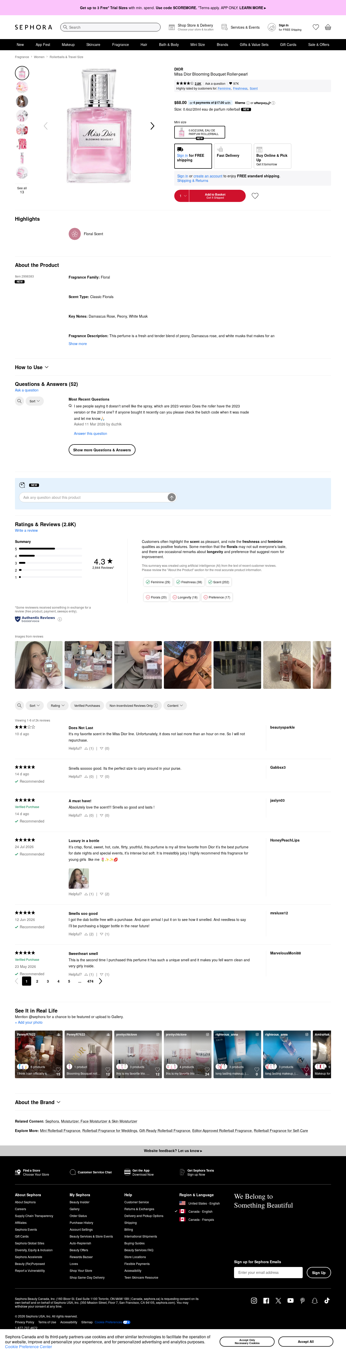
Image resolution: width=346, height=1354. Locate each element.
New (20, 44)
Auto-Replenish (80, 1243)
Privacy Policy (24, 1322)
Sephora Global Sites (29, 1243)
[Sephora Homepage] (33, 27)
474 (90, 981)
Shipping (130, 1222)
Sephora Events (26, 1229)
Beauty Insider (79, 1202)
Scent (254, 88)
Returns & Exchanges (139, 1209)
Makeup (68, 44)
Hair (144, 44)
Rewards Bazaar (81, 1257)
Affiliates (21, 1222)
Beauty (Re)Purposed (30, 1263)
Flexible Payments (137, 1263)
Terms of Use (47, 1322)
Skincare (93, 44)
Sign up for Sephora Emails (257, 1262)
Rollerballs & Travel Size (66, 57)
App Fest (43, 44)
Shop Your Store (81, 1270)
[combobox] (110, 27)
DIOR (178, 69)
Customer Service (136, 1202)
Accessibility (132, 1270)
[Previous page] (16, 981)
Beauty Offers (79, 1250)
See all (22, 190)
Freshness (240, 88)
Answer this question (90, 433)
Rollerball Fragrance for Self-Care (281, 1130)
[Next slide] (152, 126)
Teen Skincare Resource (141, 1277)
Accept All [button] (306, 1341)
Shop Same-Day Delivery (87, 1277)
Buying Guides (134, 1243)
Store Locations (135, 1257)
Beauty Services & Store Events (91, 1236)
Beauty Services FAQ (138, 1250)
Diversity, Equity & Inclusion (34, 1250)
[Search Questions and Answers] (19, 401)
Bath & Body (169, 44)
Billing (128, 1229)
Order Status (78, 1215)
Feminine (224, 88)
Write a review (26, 530)
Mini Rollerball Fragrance (60, 1130)
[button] (207, 1342)
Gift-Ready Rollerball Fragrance (164, 1130)
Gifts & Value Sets (254, 44)
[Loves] (316, 27)
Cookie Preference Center (28, 1346)
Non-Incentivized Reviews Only (131, 705)
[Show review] (39, 665)
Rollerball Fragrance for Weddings (109, 1130)
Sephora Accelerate (28, 1257)
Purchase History (81, 1222)
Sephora (52, 1121)
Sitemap (87, 1322)
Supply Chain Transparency (34, 1215)
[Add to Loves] (255, 196)
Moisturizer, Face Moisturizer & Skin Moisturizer (99, 1121)
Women (39, 57)
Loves (74, 1263)
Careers (20, 1209)
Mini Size (197, 44)
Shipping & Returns (192, 180)
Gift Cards (288, 44)
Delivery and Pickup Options (143, 1215)
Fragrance (120, 44)
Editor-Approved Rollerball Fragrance (222, 1130)
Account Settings (81, 1229)
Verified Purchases (87, 705)
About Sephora (25, 1202)
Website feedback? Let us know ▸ (173, 1150)
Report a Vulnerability (30, 1270)
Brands (222, 44)
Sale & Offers (318, 44)
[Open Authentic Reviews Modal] (60, 619)
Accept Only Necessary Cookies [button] (247, 1341)
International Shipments (140, 1236)
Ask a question (215, 83)
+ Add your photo (29, 1022)
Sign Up (319, 1272)
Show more (78, 343)
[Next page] (100, 981)
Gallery (75, 1209)
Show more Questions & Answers (102, 449)
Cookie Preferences (108, 1322)
